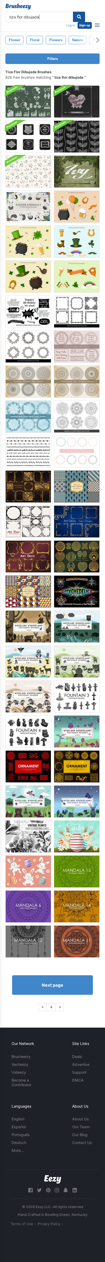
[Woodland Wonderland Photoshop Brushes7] (77, 661)
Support (79, 1072)
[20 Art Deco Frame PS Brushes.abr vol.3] (77, 521)
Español (19, 1126)
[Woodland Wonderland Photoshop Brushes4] (77, 731)
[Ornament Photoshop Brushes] (28, 766)
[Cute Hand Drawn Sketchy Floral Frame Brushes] (28, 416)
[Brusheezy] (18, 6)
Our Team (80, 1126)
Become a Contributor (22, 1082)
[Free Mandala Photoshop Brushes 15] (77, 871)
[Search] (79, 17)
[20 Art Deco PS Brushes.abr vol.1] (28, 486)
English (18, 1119)
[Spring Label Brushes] (77, 346)
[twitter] (39, 1190)
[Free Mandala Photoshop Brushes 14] (77, 906)
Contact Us (82, 1142)
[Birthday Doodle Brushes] (28, 311)
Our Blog (80, 1134)
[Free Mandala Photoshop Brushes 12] (28, 941)
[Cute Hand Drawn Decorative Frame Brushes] (77, 451)
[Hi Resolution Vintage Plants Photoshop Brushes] (28, 836)
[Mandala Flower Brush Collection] (77, 416)
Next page (52, 985)
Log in (70, 25)
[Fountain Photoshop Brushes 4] (28, 731)
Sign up (84, 25)
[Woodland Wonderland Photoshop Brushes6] (28, 661)
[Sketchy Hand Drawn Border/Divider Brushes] (28, 451)
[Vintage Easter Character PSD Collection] (28, 871)
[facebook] (30, 1190)
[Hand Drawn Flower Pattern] (28, 171)
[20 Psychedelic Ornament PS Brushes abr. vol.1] (77, 591)
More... (18, 1150)
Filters (52, 59)
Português (21, 1134)
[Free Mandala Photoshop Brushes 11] (77, 941)
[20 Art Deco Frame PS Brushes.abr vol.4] (28, 556)
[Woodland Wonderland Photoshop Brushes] (28, 801)
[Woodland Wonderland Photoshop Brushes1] (28, 626)
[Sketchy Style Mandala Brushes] (77, 381)
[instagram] (57, 1190)
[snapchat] (65, 1190)
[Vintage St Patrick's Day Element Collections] (77, 206)
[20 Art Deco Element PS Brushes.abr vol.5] (77, 556)
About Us (80, 1119)
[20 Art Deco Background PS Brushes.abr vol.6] (28, 591)
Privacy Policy (49, 1224)
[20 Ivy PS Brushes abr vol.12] (77, 171)
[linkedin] (74, 1190)
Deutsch (19, 1142)
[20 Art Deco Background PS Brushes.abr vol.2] (77, 486)
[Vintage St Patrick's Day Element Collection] (28, 276)
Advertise (80, 1064)
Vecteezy (20, 1064)
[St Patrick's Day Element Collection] (28, 241)
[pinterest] (48, 1190)
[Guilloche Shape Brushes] (28, 346)
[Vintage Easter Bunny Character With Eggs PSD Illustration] (77, 836)
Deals (77, 1056)
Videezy (19, 1072)
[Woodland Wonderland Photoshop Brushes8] (28, 696)
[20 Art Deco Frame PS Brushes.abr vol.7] (28, 521)
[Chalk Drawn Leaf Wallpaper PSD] (77, 136)
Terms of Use (21, 1224)
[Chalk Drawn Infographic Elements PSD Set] (28, 101)
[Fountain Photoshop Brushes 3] (77, 696)
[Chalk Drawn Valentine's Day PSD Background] (77, 101)
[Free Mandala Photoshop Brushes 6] (28, 906)
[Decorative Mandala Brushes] (28, 381)
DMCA (78, 1080)
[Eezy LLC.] (52, 1179)
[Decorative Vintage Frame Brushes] (77, 311)
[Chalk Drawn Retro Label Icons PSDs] (28, 136)
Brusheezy (21, 1056)
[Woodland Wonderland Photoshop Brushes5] (77, 626)
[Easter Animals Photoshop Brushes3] (28, 206)
